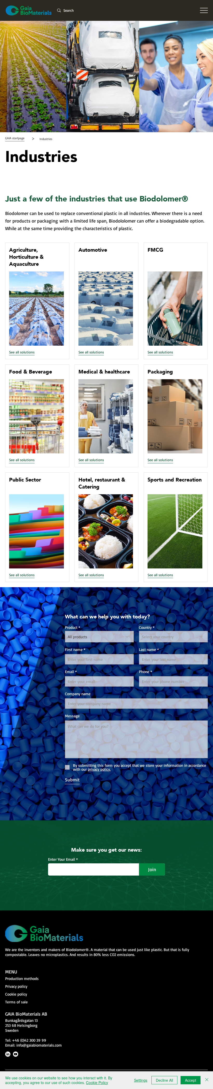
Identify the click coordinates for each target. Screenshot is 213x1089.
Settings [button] (140, 1080)
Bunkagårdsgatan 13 (21, 1020)
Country (145, 627)
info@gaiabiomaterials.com (39, 1045)
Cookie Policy (97, 1082)
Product (71, 627)
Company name (78, 694)
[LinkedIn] (7, 1054)
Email (69, 672)
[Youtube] (15, 1054)
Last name (147, 649)
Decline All (164, 1080)
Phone (144, 672)
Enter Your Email (61, 859)
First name (74, 649)
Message (72, 716)
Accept (190, 1080)
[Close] (207, 1080)
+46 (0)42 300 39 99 (29, 1040)
